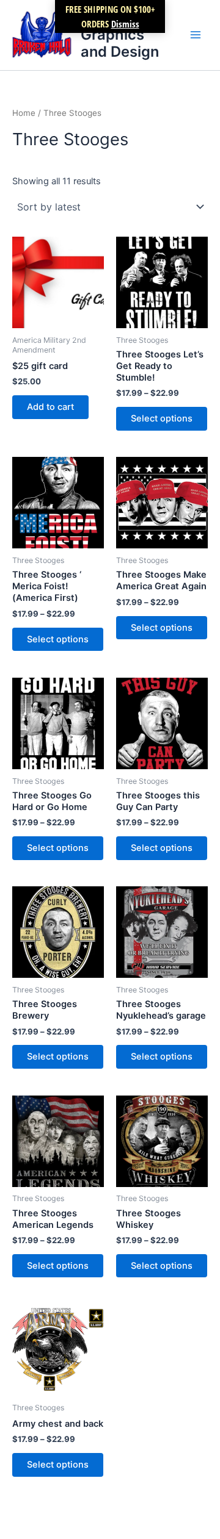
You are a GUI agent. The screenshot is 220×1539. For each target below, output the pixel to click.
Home (23, 113)
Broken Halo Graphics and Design (122, 35)
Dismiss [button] (125, 24)
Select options (162, 418)
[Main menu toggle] (195, 35)
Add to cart (50, 406)
